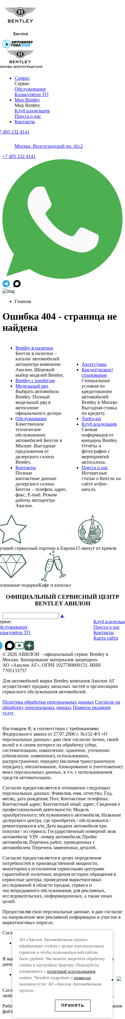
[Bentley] (20, 37)
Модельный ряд (31, 386)
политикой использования (71, 971)
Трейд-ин (91, 418)
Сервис (22, 78)
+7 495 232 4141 (18, 156)
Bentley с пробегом (35, 380)
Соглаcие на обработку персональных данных (61, 704)
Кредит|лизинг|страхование (97, 372)
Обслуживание (30, 89)
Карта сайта (105, 637)
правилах (82, 977)
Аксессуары (94, 364)
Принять (72, 1005)
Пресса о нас (28, 116)
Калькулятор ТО (32, 94)
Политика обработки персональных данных (48, 702)
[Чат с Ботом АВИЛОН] (6, 285)
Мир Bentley (27, 99)
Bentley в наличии (34, 347)
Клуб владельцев (32, 110)
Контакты (25, 121)
